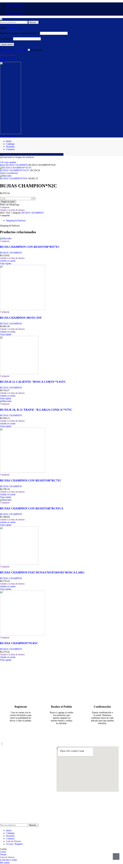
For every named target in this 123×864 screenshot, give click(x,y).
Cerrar (3, 851)
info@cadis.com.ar (10, 779)
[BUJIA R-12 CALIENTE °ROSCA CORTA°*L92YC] (19, 373)
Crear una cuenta (14, 28)
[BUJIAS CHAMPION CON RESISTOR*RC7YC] (22, 472)
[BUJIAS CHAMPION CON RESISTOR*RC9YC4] (6, 500)
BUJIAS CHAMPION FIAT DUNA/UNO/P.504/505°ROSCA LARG (42, 572)
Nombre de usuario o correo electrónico (19, 33)
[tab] (16, 220)
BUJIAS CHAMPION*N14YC (19, 643)
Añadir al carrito (8, 202)
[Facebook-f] (3, 791)
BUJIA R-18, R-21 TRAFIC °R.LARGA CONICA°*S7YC (36, 409)
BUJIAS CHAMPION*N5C (14, 178)
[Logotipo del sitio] (4, 19)
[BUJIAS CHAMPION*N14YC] (22, 634)
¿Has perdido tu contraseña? (13, 50)
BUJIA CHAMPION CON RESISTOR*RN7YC (30, 246)
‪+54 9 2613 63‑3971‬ (11, 772)
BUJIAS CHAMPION (17, 165)
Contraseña (6, 38)
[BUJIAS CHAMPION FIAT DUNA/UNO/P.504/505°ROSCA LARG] (19, 564)
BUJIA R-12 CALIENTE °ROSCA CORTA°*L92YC (33, 381)
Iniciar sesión (7, 44)
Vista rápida (5, 263)
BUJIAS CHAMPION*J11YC (15, 170)
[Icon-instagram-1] (9, 791)
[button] (7, 261)
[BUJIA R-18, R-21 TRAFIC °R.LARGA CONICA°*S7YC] (6, 401)
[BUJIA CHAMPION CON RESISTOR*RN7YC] (6, 238)
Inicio (3, 165)
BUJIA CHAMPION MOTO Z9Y (21, 317)
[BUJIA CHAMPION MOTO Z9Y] (22, 309)
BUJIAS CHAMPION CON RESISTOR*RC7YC (31, 480)
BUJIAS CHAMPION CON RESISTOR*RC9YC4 (31, 508)
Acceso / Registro (14, 844)
